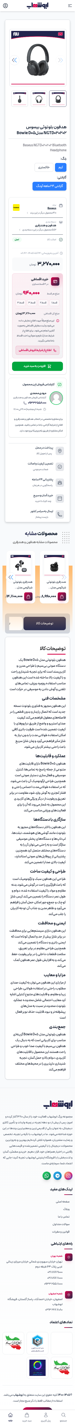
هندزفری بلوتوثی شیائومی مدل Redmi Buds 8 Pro (21, 587)
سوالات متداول (61, 1224)
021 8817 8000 (54, 1278)
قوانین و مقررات (61, 1232)
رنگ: (63, 158)
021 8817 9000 (55, 1272)
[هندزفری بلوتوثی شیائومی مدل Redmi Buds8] (54, 565)
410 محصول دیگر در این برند (43, 213)
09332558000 (37, 403)
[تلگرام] (57, 1176)
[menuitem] (37, 1201)
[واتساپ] (46, 1176)
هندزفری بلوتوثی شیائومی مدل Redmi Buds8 (56, 587)
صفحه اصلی (63, 1202)
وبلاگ (66, 1209)
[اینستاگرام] (68, 1176)
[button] (14, 60)
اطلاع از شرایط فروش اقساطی (35, 350)
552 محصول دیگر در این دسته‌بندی (39, 230)
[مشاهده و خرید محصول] (62, 596)
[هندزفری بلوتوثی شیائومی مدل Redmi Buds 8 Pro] (20, 565)
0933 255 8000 (53, 1284)
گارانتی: (61, 177)
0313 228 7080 (53, 1310)
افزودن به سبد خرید (35, 366)
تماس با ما (64, 1217)
